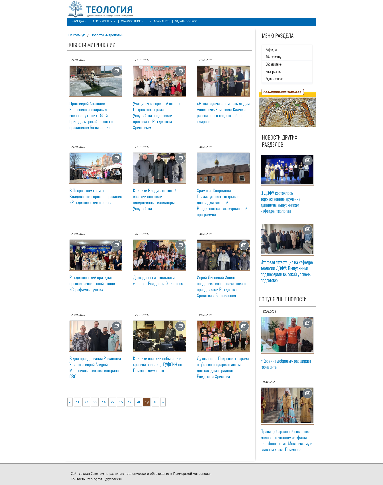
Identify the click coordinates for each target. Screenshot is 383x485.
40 (155, 402)
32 (86, 402)
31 (78, 402)
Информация (159, 21)
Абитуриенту (102, 21)
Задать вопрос (186, 21)
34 (104, 402)
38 (138, 402)
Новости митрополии (106, 35)
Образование (131, 21)
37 (129, 402)
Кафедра (78, 21)
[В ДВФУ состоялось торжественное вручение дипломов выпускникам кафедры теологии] (287, 170)
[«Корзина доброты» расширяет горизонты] (287, 335)
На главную (77, 35)
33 (95, 402)
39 (147, 402)
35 (112, 402)
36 (121, 402)
